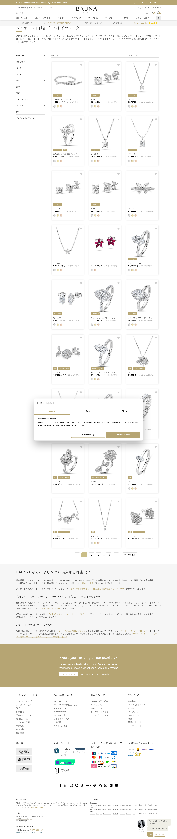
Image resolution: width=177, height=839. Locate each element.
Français (99, 805)
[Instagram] (71, 785)
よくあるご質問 (23, 722)
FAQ (50, 7)
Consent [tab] (52, 411)
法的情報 (20, 732)
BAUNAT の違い (60, 715)
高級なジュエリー (143, 17)
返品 (18, 708)
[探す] (17, 12)
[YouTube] (82, 785)
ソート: (130, 55)
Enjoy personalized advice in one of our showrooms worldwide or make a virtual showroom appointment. (88, 662)
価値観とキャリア (61, 718)
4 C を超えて (96, 704)
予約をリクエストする (26, 715)
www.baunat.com (37, 807)
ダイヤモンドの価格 (99, 711)
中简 (140, 805)
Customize (86, 435)
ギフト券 (20, 729)
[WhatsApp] (105, 785)
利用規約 (20, 725)
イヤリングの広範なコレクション (71, 630)
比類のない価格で (87, 583)
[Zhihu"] (116, 785)
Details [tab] (89, 411)
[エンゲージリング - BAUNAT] (88, 10)
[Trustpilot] (57, 751)
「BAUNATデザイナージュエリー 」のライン (66, 614)
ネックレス (93, 17)
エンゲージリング (43, 17)
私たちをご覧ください (37, 7)
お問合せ (20, 711)
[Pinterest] (76, 785)
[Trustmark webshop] (69, 765)
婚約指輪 (132, 701)
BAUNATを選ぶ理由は (100, 701)
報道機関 (57, 722)
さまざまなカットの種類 (51, 608)
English (92, 805)
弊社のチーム (22, 718)
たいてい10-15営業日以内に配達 (59, 23)
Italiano (128, 805)
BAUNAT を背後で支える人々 (66, 704)
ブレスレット (111, 17)
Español (122, 805)
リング (61, 17)
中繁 (144, 805)
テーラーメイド (135, 725)
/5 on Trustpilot (140, 23)
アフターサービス (24, 704)
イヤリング (76, 17)
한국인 (155, 805)
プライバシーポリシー (30, 832)
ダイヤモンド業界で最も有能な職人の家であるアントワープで (97, 589)
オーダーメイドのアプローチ (133, 630)
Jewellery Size (60, 711)
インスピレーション (99, 715)
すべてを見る (130, 555)
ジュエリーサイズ (24, 701)
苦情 (40, 832)
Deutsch (115, 805)
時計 (126, 17)
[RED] (111, 785)
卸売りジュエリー (98, 708)
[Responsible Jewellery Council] (63, 774)
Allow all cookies (123, 435)
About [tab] (124, 411)
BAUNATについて (61, 701)
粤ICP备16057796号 (37, 830)
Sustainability (60, 708)
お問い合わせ (21, 7)
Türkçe (135, 805)
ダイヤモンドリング (137, 704)
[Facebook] (60, 785)
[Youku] (88, 785)
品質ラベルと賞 (60, 725)
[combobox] (28, 12)
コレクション (22, 17)
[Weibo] (94, 785)
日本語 (150, 805)
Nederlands (107, 805)
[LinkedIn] (65, 785)
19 (109, 555)
